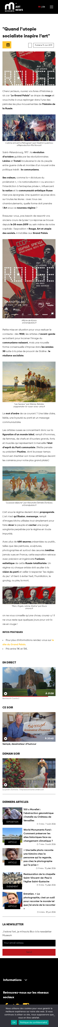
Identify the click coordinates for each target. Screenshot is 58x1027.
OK (14, 1022)
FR (39, 7)
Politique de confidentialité (33, 1022)
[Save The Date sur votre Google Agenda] (6, 44)
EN (43, 7)
